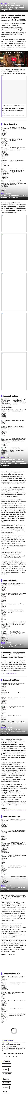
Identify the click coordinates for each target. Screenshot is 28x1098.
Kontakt (5, 1091)
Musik (3, 885)
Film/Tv (4, 727)
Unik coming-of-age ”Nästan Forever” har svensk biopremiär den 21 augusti (14, 732)
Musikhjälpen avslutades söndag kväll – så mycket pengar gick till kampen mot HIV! (12, 8)
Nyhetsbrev (6, 1065)
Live (3, 193)
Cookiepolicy (7, 1073)
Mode (3, 642)
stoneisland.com (11, 673)
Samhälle (4, 3)
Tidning (5, 1069)
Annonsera (6, 1082)
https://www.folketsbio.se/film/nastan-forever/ (14, 810)
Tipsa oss (5, 1087)
